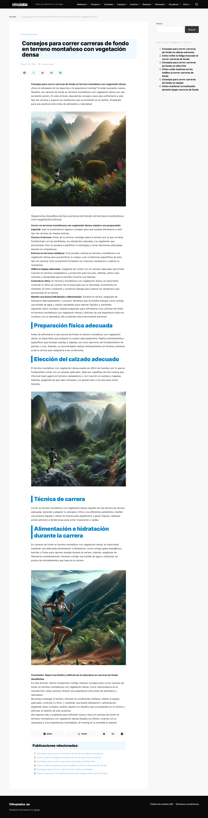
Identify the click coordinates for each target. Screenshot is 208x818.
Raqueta (147, 4)
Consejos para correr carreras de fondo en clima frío (66, 761)
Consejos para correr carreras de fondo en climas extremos (70, 753)
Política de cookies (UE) (161, 804)
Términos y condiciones (187, 804)
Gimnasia (159, 4)
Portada (12, 17)
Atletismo (81, 4)
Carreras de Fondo (29, 34)
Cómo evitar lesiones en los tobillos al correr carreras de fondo (72, 765)
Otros (186, 4)
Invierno (134, 4)
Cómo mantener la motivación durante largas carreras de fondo (72, 773)
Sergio (37, 810)
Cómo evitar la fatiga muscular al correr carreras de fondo (69, 757)
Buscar (159, 23)
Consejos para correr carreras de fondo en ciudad (64, 769)
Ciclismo (95, 4)
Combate (108, 4)
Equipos (121, 4)
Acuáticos (174, 4)
